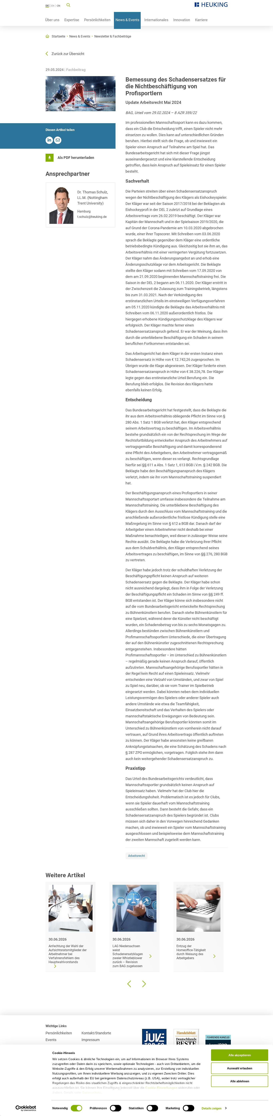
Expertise (71, 20)
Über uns (52, 20)
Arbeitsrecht (136, 856)
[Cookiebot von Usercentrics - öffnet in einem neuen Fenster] (25, 1108)
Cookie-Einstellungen (161, 1087)
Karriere (201, 20)
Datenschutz (91, 1092)
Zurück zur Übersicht (68, 54)
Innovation (181, 20)
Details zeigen (211, 1108)
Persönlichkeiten (97, 20)
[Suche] (68, 5)
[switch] (115, 1108)
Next (143, 984)
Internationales (156, 20)
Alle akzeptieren (239, 1055)
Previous (130, 984)
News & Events (127, 20)
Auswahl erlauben (239, 1068)
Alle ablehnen (239, 1081)
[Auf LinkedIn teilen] (49, 140)
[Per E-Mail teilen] (57, 140)
